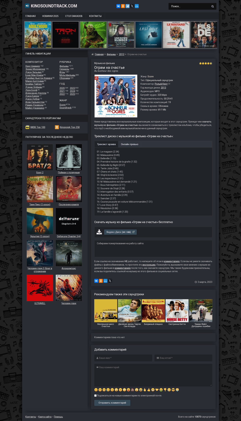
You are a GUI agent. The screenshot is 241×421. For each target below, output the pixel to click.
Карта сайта (44, 416)
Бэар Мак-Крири (34, 75)
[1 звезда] (200, 63)
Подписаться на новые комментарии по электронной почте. (129, 395)
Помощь (58, 416)
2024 (72, 91)
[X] (132, 6)
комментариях (172, 261)
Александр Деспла (35, 93)
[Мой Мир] (137, 6)
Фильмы (64, 66)
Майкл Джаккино (34, 108)
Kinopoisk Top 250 (70, 127)
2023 (72, 88)
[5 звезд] (211, 63)
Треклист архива (106, 144)
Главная (30, 16)
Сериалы (64, 69)
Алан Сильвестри (34, 102)
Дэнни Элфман (33, 87)
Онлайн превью (129, 144)
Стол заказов (73, 16)
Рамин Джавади (34, 105)
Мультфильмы (67, 75)
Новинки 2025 (50, 16)
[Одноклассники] (123, 6)
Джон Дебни (32, 99)
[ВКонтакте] (118, 6)
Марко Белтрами (34, 81)
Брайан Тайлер (33, 84)
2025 (72, 94)
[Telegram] (128, 6)
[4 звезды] (208, 63)
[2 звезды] (203, 63)
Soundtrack (65, 107)
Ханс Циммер (32, 66)
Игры (62, 72)
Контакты (95, 16)
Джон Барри (32, 96)
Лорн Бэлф (31, 90)
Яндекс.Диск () (119, 232)
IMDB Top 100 (37, 127)
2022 (62, 94)
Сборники (65, 78)
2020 (62, 88)
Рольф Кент (161, 84)
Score (63, 104)
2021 (62, 91)
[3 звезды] (205, 63)
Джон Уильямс (33, 72)
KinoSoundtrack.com (54, 6)
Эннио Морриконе (35, 69)
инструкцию (149, 264)
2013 (163, 87)
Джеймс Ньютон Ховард (38, 78)
